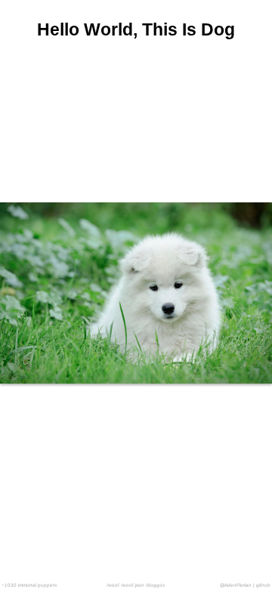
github (263, 584)
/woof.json (132, 584)
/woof (113, 584)
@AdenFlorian (236, 584)
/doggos (155, 584)
